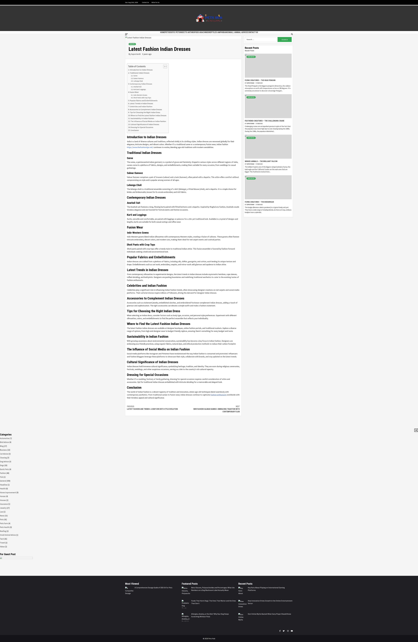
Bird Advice (251, 57)
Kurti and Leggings (139, 89)
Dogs (2, 465)
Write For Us (155, 2)
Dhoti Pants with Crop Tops (142, 98)
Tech (2, 539)
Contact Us (145, 2)
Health (2, 488)
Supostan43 (136, 54)
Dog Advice (4, 461)
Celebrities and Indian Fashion (141, 106)
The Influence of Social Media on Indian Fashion (148, 121)
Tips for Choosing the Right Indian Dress (145, 112)
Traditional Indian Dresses (139, 73)
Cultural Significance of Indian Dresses (145, 124)
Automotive (4, 438)
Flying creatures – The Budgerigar (259, 202)
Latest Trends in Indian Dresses (141, 103)
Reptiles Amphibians (218, 32)
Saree (135, 76)
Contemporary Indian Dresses (141, 84)
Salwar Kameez (138, 78)
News (2, 515)
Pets (167, 32)
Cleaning (3, 457)
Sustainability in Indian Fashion (142, 118)
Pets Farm (4, 523)
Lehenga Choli (138, 81)
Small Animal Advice (237, 32)
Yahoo (2, 546)
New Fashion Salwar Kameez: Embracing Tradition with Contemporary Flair (216, 409)
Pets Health (4, 527)
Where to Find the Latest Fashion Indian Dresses (148, 115)
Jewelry (3, 508)
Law (1, 512)
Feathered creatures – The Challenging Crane (264, 121)
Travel (2, 542)
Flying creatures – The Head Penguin (260, 80)
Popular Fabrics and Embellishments (144, 100)
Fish (1, 477)
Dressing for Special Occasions (142, 127)
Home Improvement (8, 492)
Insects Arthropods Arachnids (194, 32)
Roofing (3, 531)
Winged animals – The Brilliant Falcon (261, 161)
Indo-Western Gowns (140, 95)
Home (162, 32)
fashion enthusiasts (219, 395)
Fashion (132, 44)
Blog (2, 446)
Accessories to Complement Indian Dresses (146, 109)
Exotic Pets (174, 32)
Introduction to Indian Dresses (141, 70)
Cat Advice (4, 454)
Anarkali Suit (137, 87)
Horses (2, 496)
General (3, 481)
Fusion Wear (134, 92)
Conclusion (135, 130)
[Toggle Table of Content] (164, 66)
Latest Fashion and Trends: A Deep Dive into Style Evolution (152, 407)
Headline (3, 485)
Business (3, 450)
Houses (3, 500)
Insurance (4, 504)
